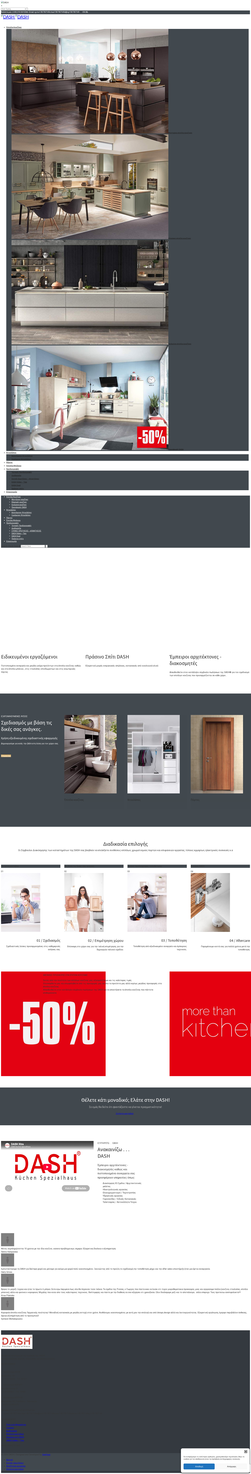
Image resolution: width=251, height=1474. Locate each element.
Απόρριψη (231, 1466)
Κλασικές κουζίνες (19, 502)
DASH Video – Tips (19, 482)
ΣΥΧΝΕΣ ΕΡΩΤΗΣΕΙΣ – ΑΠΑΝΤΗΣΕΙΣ (26, 531)
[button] (245, 1451)
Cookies (10, 1428)
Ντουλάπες (11, 452)
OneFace (46, 1454)
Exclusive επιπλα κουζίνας (179, 344)
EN (84, 12)
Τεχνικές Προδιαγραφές (22, 472)
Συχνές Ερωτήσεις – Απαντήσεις (25, 479)
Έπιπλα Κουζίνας (14, 27)
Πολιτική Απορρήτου (16, 1424)
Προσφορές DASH (176, 449)
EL (87, 12)
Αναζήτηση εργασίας (16, 1466)
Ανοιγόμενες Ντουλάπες (22, 456)
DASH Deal (16, 485)
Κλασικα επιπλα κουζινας (179, 238)
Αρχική (9, 1460)
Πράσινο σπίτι (18, 488)
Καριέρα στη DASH (15, 1437)
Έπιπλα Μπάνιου (13, 465)
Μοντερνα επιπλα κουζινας (180, 133)
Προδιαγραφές (12, 469)
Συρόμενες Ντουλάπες (21, 459)
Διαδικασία (16, 475)
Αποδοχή (199, 1466)
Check (10, 546)
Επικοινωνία (11, 492)
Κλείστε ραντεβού (15, 1434)
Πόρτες (9, 462)
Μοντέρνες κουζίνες (20, 499)
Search (4, 546)
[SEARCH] (27, 9)
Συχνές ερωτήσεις (15, 1463)
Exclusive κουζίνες (19, 504)
